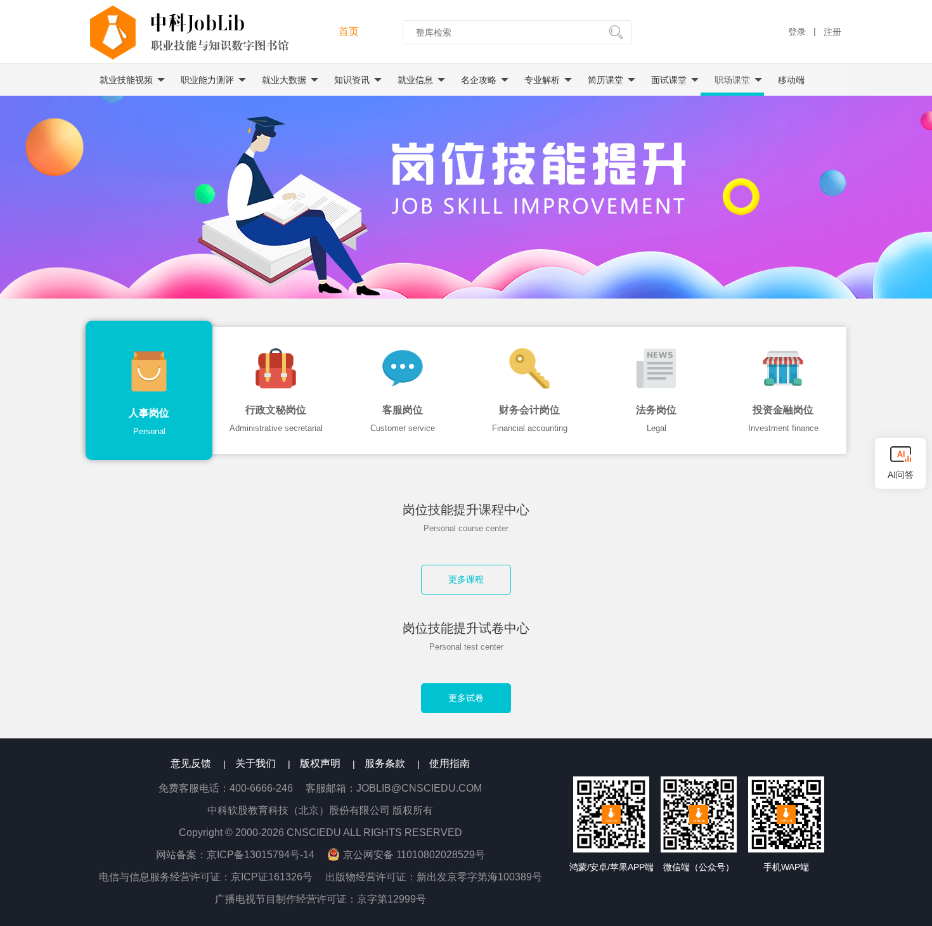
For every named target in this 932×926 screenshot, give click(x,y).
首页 (349, 31)
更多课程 (466, 579)
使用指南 (449, 763)
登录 (797, 32)
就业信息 (415, 80)
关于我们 (255, 763)
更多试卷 (466, 698)
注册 (832, 32)
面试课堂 (669, 80)
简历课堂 (605, 80)
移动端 (791, 80)
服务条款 (385, 763)
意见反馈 (191, 763)
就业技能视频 (126, 80)
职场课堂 (732, 80)
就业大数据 (284, 80)
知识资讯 (352, 80)
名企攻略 (478, 80)
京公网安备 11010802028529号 (414, 854)
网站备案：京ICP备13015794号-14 (241, 854)
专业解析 (542, 80)
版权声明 (320, 763)
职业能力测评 (207, 80)
